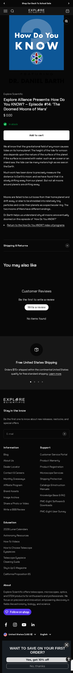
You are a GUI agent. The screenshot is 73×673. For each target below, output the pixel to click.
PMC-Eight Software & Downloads (52, 503)
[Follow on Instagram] (15, 624)
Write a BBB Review (14, 509)
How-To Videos (12, 541)
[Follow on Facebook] (6, 624)
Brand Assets (11, 491)
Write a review (37, 307)
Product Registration (51, 466)
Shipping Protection (51, 478)
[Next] (68, 3)
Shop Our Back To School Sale (36, 3)
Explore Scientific (13, 94)
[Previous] (4, 3)
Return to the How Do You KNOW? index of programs (35, 225)
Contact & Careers (14, 472)
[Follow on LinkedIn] (33, 624)
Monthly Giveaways (14, 478)
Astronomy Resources (16, 535)
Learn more (55, 373)
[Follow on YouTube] (24, 624)
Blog (6, 454)
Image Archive (11, 497)
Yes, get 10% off (37, 659)
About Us (9, 460)
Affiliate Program (13, 485)
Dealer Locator (12, 466)
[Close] (66, 645)
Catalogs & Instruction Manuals (52, 487)
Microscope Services (51, 472)
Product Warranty (50, 460)
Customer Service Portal (53, 454)
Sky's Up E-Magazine (15, 567)
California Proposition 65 (17, 574)
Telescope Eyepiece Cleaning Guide (15, 559)
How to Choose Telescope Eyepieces (18, 549)
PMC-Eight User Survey (53, 511)
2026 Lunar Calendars (16, 529)
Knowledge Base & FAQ (52, 495)
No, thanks (37, 666)
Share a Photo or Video (16, 503)
